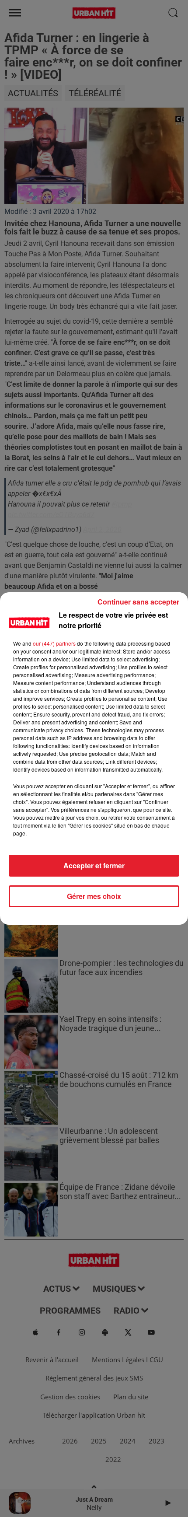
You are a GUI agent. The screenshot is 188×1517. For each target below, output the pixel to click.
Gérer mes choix (94, 896)
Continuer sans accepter (138, 602)
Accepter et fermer (94, 865)
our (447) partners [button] (54, 643)
